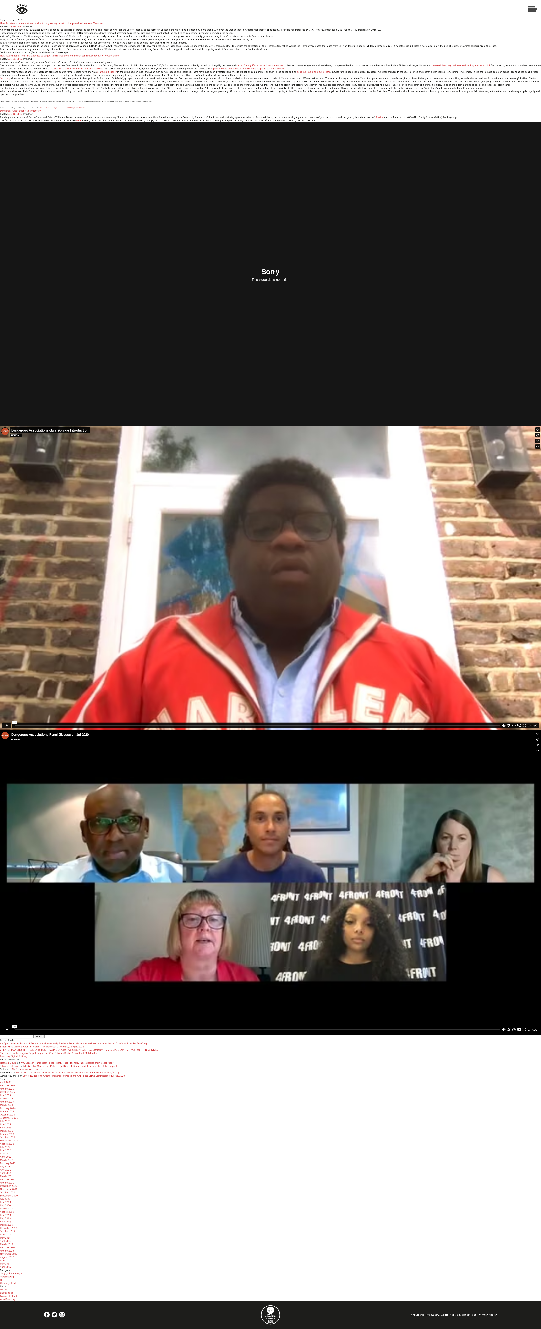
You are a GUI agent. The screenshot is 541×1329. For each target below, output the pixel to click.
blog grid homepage (11, 1273)
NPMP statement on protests (26, 1069)
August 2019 (7, 1211)
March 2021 (6, 1176)
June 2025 (5, 1095)
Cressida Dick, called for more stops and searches (76, 68)
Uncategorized (8, 1283)
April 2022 (5, 1156)
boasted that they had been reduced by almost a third (461, 65)
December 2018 (8, 1228)
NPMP (3, 1279)
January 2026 (7, 1088)
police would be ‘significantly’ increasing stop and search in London (249, 68)
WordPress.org (7, 1299)
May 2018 (5, 1237)
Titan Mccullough (9, 1066)
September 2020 (9, 1195)
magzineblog (7, 1276)
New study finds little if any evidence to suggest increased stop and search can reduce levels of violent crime (59, 55)
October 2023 (7, 1114)
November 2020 (8, 1189)
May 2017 (5, 1263)
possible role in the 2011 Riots (313, 71)
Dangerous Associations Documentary (20, 110)
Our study (5, 78)
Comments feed (8, 1296)
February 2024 (7, 1108)
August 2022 (7, 1143)
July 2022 (5, 1147)
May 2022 (5, 1153)
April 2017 (5, 1266)
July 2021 (5, 1166)
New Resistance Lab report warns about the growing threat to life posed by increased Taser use (51, 23)
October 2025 (7, 1092)
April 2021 (5, 1172)
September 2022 (9, 1140)
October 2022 (7, 1137)
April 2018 (5, 1241)
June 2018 (5, 1234)
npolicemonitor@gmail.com (429, 1315)
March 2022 (6, 1160)
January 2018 (7, 1250)
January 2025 (7, 1101)
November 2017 (8, 1253)
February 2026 (7, 1085)
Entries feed (6, 1292)
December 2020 (8, 1185)
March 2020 (6, 1208)
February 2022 (7, 1163)
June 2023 (5, 1124)
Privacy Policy (488, 1315)
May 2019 (5, 1218)
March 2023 (6, 1130)
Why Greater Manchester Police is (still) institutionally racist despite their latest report (67, 1062)
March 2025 (6, 1098)
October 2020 (7, 1192)
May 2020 (5, 1205)
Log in (3, 1289)
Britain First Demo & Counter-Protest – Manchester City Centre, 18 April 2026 (42, 1046)
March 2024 (6, 1104)
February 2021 (7, 1179)
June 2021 (5, 1169)
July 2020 (5, 1198)
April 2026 (5, 1082)
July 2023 (5, 1121)
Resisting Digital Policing (13, 1056)
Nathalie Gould (8, 1062)
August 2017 (7, 1257)
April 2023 (5, 1127)
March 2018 (6, 1244)
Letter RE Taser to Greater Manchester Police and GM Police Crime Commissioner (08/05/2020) (67, 1072)
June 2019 (5, 1215)
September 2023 (9, 1117)
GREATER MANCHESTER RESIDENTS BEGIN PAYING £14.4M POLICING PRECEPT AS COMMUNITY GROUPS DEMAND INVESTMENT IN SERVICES (79, 1049)
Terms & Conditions (463, 1315)
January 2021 (7, 1182)
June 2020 (5, 1202)
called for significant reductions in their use (259, 65)
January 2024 (7, 1111)
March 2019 (6, 1224)
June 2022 (5, 1150)
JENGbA (379, 117)
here (78, 120)
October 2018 (7, 1231)
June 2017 (5, 1260)
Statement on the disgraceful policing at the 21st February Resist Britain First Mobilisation (49, 1053)
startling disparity (107, 71)
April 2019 (5, 1221)
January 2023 (7, 1134)
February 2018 (7, 1247)
